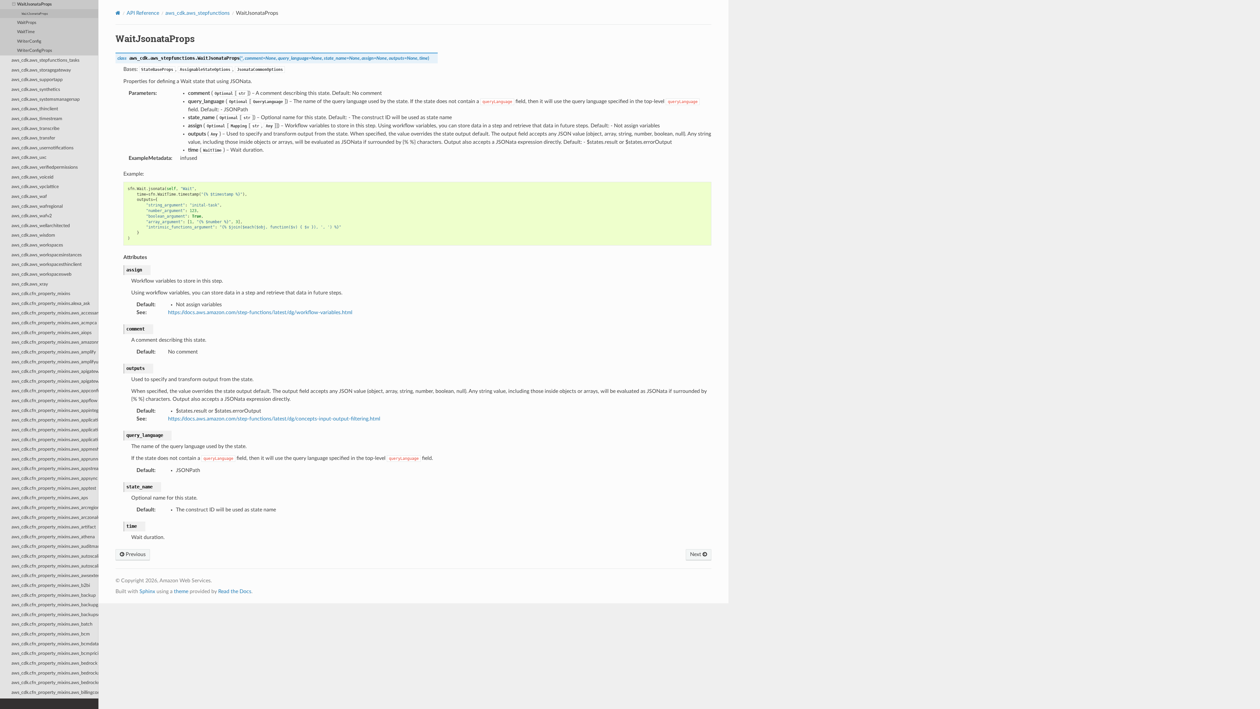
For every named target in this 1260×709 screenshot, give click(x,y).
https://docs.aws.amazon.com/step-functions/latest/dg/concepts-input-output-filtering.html (274, 418)
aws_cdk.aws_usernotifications (42, 147)
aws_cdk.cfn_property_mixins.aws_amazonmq (54, 342)
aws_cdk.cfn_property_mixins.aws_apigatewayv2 (54, 381)
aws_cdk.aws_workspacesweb (41, 274)
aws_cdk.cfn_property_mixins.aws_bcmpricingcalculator (54, 653)
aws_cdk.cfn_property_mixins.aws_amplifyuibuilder (54, 361)
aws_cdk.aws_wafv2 (31, 215)
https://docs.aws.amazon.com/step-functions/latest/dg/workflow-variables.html (260, 312)
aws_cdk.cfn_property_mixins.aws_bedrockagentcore (54, 673)
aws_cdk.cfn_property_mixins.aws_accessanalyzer (54, 313)
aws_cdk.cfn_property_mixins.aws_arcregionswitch (54, 507)
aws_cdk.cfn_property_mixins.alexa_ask (50, 303)
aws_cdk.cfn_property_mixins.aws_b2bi (50, 585)
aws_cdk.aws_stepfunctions (197, 13)
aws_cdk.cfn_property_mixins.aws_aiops (51, 332)
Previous (135, 554)
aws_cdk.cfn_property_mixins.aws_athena (53, 536)
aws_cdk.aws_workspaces (37, 245)
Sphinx (147, 591)
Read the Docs (234, 591)
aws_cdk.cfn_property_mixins (40, 293)
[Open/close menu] (13, 5)
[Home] (118, 13)
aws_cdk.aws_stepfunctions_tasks (45, 60)
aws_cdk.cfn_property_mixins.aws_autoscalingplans (54, 566)
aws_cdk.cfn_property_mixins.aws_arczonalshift (54, 517)
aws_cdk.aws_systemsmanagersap (45, 99)
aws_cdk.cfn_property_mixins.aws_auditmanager (54, 546)
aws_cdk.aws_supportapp (37, 79)
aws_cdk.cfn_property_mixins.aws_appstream (54, 468)
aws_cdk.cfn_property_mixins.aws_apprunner (54, 459)
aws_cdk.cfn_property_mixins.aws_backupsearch (54, 614)
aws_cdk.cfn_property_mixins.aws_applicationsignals (54, 439)
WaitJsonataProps (34, 4)
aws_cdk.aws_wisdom (33, 235)
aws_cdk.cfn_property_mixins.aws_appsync (54, 478)
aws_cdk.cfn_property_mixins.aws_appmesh (54, 449)
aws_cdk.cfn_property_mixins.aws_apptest (53, 488)
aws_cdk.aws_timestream (36, 118)
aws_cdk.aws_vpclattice (35, 186)
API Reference (143, 13)
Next (696, 554)
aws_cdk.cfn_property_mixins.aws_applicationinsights (54, 429)
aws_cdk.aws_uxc (29, 157)
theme (181, 591)
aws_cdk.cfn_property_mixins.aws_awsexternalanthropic (54, 575)
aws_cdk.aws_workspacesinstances (46, 254)
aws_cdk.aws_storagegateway (41, 70)
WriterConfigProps (34, 51)
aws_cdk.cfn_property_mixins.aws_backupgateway (54, 604)
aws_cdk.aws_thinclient (34, 108)
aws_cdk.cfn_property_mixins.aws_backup (53, 595)
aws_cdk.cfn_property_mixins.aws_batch (52, 624)
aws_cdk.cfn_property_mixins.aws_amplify (53, 352)
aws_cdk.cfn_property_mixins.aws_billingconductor (54, 692)
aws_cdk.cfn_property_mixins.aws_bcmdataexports (54, 643)
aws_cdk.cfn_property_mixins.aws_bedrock (54, 663)
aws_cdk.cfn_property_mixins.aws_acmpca (54, 322)
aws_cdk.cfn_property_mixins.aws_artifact (53, 527)
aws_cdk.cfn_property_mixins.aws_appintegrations (54, 410)
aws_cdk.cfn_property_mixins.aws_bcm (50, 634)
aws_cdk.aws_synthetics (35, 89)
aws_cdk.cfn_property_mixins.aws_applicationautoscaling (54, 420)
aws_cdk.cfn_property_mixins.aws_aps (49, 497)
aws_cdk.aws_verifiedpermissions (44, 167)
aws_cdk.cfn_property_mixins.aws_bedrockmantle (54, 682)
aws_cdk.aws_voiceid (32, 177)
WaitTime (26, 32)
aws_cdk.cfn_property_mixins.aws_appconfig (54, 390)
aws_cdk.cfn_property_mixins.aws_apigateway (54, 371)
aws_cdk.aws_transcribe (35, 128)
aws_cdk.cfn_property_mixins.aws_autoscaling (54, 556)
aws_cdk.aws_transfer (33, 138)
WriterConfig (29, 41)
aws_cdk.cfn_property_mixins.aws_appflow (54, 400)
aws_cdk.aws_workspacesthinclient (46, 264)
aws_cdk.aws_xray (29, 284)
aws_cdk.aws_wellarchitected (40, 225)
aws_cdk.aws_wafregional (37, 206)
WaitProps (26, 23)
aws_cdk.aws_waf (29, 196)
